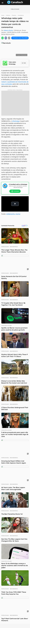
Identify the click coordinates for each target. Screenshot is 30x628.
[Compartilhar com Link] (9, 38)
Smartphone (21, 15)
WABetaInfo (10, 214)
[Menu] (3, 3)
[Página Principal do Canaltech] (15, 3)
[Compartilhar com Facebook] (6, 38)
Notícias (8, 15)
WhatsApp (15, 121)
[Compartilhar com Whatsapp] (2, 38)
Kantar (18, 214)
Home (2, 15)
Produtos (14, 15)
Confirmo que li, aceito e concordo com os (15, 36)
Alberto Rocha (8, 30)
